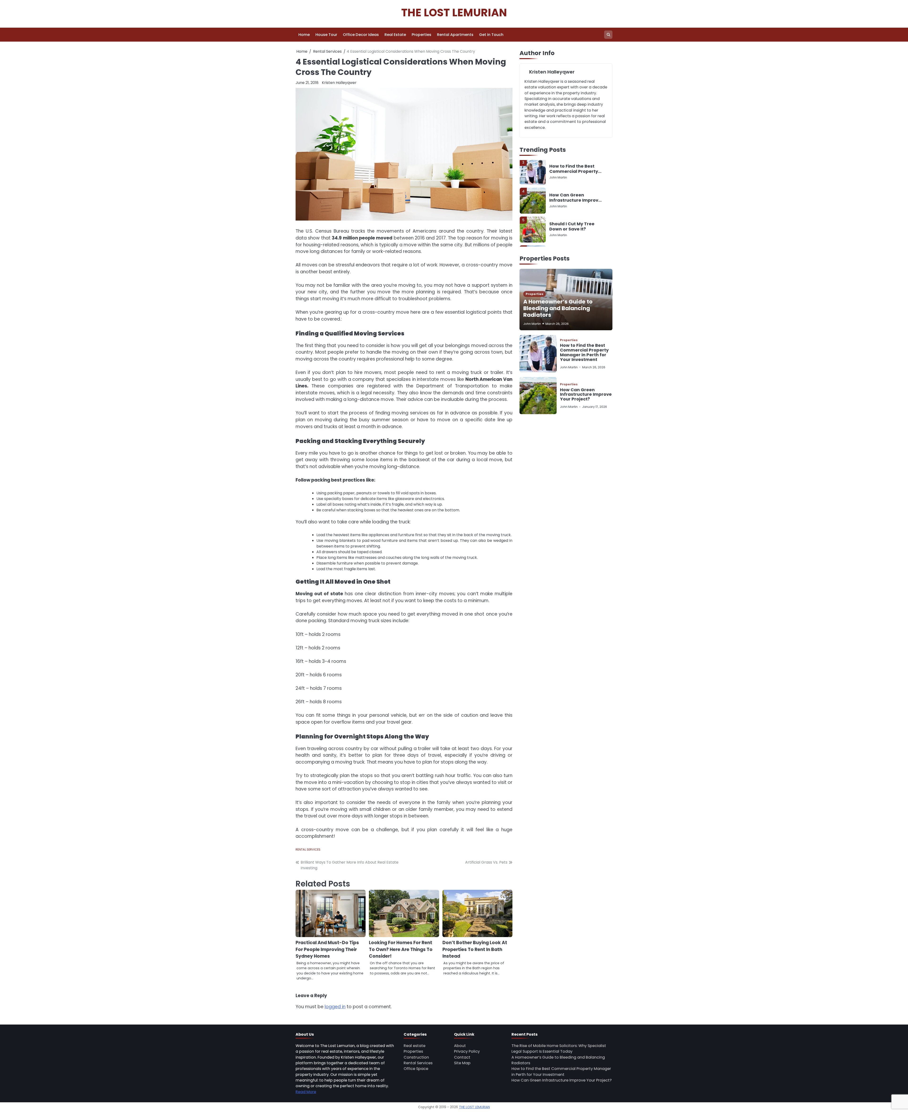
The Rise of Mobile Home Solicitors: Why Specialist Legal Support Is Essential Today (572, 228)
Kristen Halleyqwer (339, 82)
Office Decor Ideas (361, 34)
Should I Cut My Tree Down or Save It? (571, 199)
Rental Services (308, 849)
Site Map (462, 1063)
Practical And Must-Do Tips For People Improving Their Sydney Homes (327, 949)
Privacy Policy (467, 1051)
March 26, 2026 (557, 324)
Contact (462, 1057)
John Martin (558, 179)
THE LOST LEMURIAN (454, 12)
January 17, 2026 (594, 407)
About (460, 1045)
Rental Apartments (455, 34)
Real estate (414, 1045)
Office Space (416, 1068)
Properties (421, 34)
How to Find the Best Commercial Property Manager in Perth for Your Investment (584, 353)
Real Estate (395, 34)
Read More (306, 1092)
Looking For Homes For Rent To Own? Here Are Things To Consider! (400, 949)
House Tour (326, 34)
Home (304, 34)
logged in (335, 1006)
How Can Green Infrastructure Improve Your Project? (575, 170)
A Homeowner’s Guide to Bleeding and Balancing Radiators (558, 308)
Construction (416, 1057)
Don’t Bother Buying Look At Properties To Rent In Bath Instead (474, 949)
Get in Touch (491, 34)
